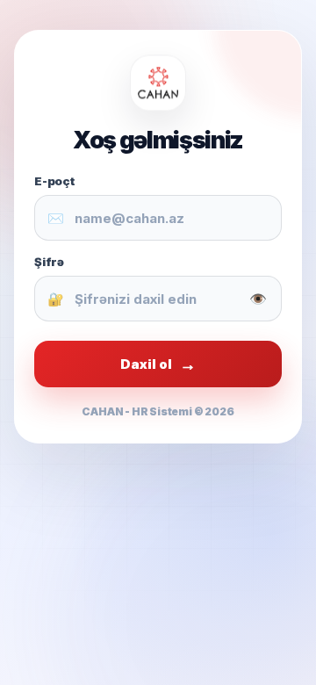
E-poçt (54, 181)
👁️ (258, 298)
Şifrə (49, 262)
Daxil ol (158, 364)
